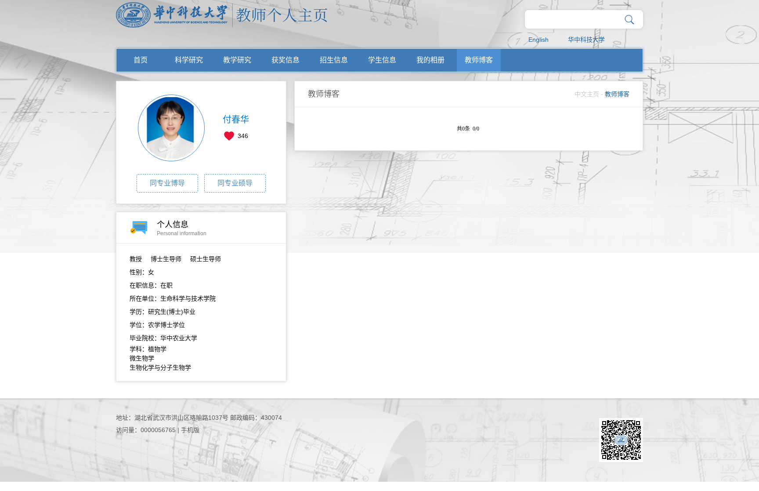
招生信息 (334, 60)
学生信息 (382, 60)
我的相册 (430, 60)
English (538, 39)
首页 (141, 60)
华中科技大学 (586, 39)
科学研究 (189, 60)
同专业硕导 (235, 183)
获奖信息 (285, 60)
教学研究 (237, 60)
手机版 (190, 429)
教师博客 (479, 60)
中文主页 (587, 94)
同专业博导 (167, 183)
